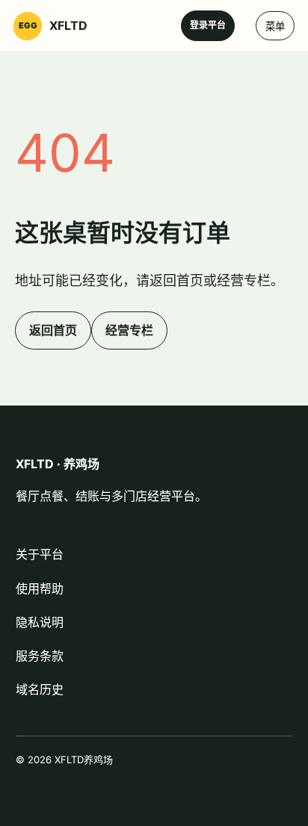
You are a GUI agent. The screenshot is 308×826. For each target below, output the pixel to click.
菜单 (275, 26)
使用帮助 (40, 588)
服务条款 (40, 655)
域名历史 (40, 689)
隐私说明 (40, 622)
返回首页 (53, 330)
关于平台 (40, 554)
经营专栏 (129, 330)
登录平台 (208, 25)
